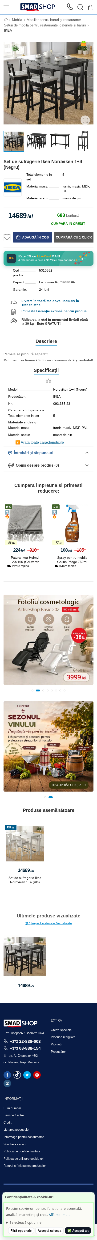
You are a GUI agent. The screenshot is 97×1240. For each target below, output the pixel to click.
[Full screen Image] (85, 120)
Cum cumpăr (12, 1108)
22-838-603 (25, 1041)
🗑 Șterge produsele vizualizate (48, 923)
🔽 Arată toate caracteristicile (39, 442)
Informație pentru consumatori (24, 1137)
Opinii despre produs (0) (36, 465)
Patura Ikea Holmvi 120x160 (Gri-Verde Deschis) (25, 562)
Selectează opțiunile (25, 1222)
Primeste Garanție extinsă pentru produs (54, 311)
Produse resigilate (63, 1037)
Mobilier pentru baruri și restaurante (54, 20)
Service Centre (14, 1115)
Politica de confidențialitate (22, 1151)
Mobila (17, 20)
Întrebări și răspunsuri (32, 453)
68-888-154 (25, 1048)
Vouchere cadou (14, 1144)
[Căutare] (80, 7)
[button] (32, 690)
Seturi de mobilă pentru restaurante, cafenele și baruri (45, 25)
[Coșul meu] (90, 7)
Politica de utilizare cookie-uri (24, 1158)
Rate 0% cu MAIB (39, 256)
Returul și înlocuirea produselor (25, 1166)
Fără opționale (21, 1230)
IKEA (8, 30)
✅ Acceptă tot (78, 1230)
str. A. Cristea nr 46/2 (23, 1055)
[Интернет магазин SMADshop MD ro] (38, 7)
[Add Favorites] (7, 237)
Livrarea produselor (16, 1129)
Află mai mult (59, 1214)
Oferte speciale (61, 1030)
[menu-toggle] (6, 7)
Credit (8, 1122)
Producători (58, 1051)
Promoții (56, 1044)
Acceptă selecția (49, 1230)
